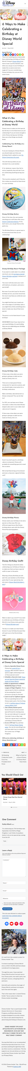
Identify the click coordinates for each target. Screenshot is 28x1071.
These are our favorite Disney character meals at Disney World (15, 679)
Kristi (6, 802)
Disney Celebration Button (10, 221)
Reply (4, 841)
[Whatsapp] (20, 54)
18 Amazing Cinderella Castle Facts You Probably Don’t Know (7, 758)
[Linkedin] (10, 54)
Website (5, 898)
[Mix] (17, 54)
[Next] (24, 792)
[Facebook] (3, 54)
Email (5, 890)
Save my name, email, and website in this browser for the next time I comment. (14, 903)
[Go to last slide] (4, 792)
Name (5, 883)
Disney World (17, 61)
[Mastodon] (15, 54)
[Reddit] (8, 54)
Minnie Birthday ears (12, 624)
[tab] (11, 807)
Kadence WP (17, 1066)
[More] (22, 54)
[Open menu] (25, 4)
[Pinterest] (13, 54)
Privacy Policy (8, 1055)
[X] (6, 54)
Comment (6, 860)
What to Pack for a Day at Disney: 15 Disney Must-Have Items (21, 757)
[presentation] (14, 786)
